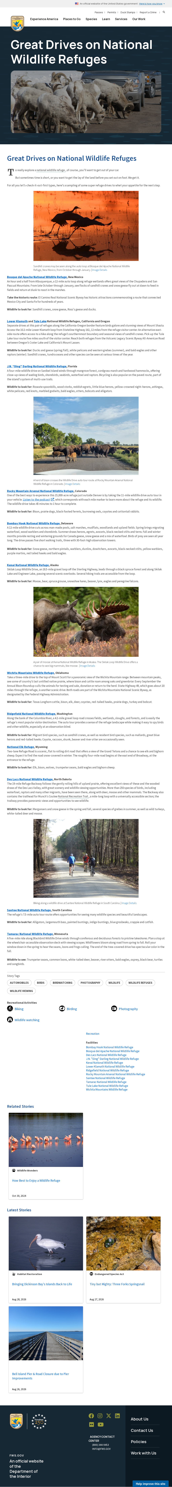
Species (91, 19)
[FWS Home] (17, 24)
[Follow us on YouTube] (102, 1424)
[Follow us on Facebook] (92, 1416)
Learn (106, 19)
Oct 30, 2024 (19, 1195)
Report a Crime (148, 12)
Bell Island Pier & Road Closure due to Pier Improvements (40, 1376)
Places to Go (72, 19)
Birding (72, 1009)
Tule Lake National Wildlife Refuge (107, 1086)
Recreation (92, 1034)
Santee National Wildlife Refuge (105, 1078)
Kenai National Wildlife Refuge (104, 1063)
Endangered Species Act (109, 1274)
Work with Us (143, 1453)
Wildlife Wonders (27, 1170)
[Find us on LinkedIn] (118, 1416)
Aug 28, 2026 (19, 1299)
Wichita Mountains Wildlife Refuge (106, 1089)
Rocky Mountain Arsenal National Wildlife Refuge (115, 1074)
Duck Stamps (128, 12)
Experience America (44, 19)
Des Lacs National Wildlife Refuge (106, 1055)
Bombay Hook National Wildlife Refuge (109, 1047)
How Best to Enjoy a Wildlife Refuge (36, 1180)
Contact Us (142, 1430)
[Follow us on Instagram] (101, 1416)
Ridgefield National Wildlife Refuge (107, 1070)
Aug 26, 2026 (19, 1389)
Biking (19, 1009)
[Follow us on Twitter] (110, 1416)
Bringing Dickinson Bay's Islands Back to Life (42, 1284)
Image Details (99, 269)
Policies (138, 1441)
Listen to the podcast (36, 499)
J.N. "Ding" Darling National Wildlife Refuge (112, 1059)
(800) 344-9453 (100, 1444)
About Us (139, 1419)
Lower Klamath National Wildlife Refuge (110, 1066)
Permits (112, 12)
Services (121, 19)
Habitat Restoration (29, 1274)
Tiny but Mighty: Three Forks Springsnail (117, 1284)
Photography (128, 1009)
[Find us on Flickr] (92, 1424)
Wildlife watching (27, 1020)
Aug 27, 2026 (97, 1299)
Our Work (138, 19)
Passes (99, 12)
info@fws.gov (101, 1448)
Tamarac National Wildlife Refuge (106, 1082)
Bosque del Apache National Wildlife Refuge (112, 1051)
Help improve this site (150, 1484)
